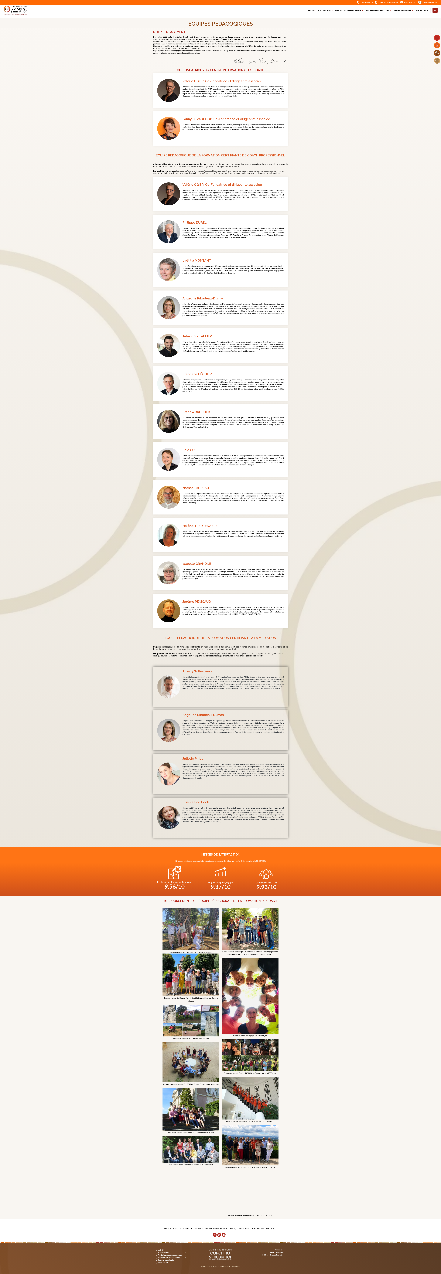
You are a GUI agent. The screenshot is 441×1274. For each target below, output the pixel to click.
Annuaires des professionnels (377, 10)
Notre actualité (422, 10)
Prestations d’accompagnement (348, 10)
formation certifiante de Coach (193, 164)
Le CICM (310, 10)
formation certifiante (190, 647)
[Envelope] (224, 1235)
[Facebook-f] (215, 1235)
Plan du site (279, 1250)
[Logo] (15, 10)
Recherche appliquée (402, 10)
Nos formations (324, 10)
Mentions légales (276, 1252)
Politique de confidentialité (272, 1255)
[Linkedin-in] (219, 1235)
